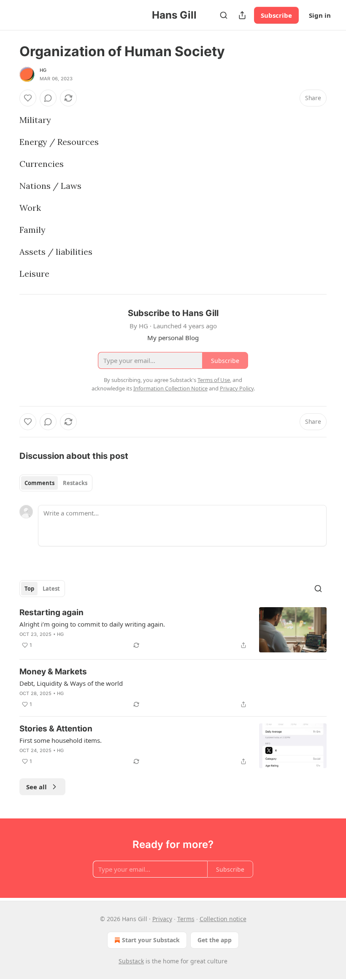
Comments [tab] (39, 483)
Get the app (214, 940)
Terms (186, 919)
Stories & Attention (55, 729)
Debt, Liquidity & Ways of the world (71, 683)
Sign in (320, 15)
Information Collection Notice (170, 388)
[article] (173, 630)
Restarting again (51, 612)
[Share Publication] (242, 15)
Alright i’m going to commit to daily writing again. (92, 624)
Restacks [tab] (75, 483)
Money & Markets (53, 671)
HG (43, 70)
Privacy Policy (237, 388)
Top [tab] (29, 588)
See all (36, 787)
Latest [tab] (51, 588)
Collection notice (223, 919)
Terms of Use (213, 380)
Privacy (162, 919)
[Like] (27, 98)
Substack (131, 961)
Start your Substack (151, 940)
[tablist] (55, 483)
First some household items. (60, 740)
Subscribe (276, 15)
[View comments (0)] (48, 98)
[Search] (223, 15)
